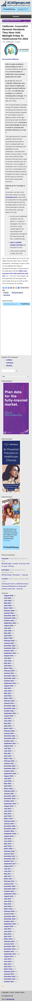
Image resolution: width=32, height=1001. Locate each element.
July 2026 (7, 598)
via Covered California (10, 59)
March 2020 (8, 788)
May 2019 (7, 813)
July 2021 (7, 748)
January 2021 (9, 763)
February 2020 (9, 791)
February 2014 (9, 971)
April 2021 (7, 756)
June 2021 (7, 751)
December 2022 (9, 706)
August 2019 (8, 806)
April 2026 (7, 605)
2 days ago (11, 566)
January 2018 (9, 854)
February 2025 (9, 640)
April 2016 (7, 906)
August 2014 (8, 956)
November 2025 (9, 618)
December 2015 (9, 916)
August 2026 (8, 595)
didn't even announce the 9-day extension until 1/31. (15, 273)
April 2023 (7, 696)
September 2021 (10, 743)
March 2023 (8, 698)
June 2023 (7, 691)
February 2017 (9, 881)
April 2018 (7, 846)
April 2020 (7, 786)
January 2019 (9, 824)
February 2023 (9, 701)
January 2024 (9, 673)
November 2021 (9, 738)
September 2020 (10, 773)
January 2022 (9, 733)
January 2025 (9, 643)
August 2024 (8, 656)
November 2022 (9, 708)
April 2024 (7, 666)
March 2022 (8, 728)
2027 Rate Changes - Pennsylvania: (11, 575)
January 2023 (9, 703)
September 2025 (10, 623)
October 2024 (9, 651)
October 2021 (9, 741)
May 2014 (7, 964)
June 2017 (7, 871)
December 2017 (9, 856)
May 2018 (7, 844)
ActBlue (9, 360)
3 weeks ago (24, 575)
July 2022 (7, 718)
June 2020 (7, 781)
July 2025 (7, 628)
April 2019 (7, 816)
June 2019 (7, 811)
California (6, 292)
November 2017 (9, 859)
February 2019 (9, 821)
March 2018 (8, 849)
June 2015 (7, 931)
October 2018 (9, 831)
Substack (9, 363)
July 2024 (7, 658)
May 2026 (7, 603)
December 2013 (9, 976)
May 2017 (7, 874)
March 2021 (8, 758)
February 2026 (9, 610)
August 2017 (8, 866)
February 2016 (9, 911)
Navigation (16, 16)
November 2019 (9, 798)
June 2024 (7, 661)
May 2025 (7, 633)
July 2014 (7, 959)
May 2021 (7, 753)
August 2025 (8, 625)
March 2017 (8, 879)
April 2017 (7, 876)
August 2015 (8, 926)
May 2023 (7, 693)
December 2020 (9, 766)
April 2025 (7, 635)
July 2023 (7, 688)
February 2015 (9, 941)
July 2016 (7, 899)
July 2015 (7, 929)
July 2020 (7, 778)
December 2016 (9, 886)
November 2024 (9, 648)
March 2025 (8, 638)
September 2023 (10, 683)
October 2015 (9, 921)
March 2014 (8, 969)
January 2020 (9, 793)
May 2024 (7, 663)
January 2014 (9, 974)
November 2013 (9, 979)
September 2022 (10, 713)
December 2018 (9, 826)
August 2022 (8, 716)
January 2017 (9, 884)
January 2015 (9, 944)
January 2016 (9, 914)
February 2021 (9, 761)
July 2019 (7, 808)
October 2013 (9, 981)
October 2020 (9, 771)
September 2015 (10, 924)
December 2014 (9, 946)
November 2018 (9, 828)
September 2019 (10, 803)
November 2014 (9, 949)
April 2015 (7, 936)
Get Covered (7, 295)
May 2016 (7, 904)
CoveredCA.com (11, 197)
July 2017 (7, 869)
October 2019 (9, 801)
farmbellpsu (5, 570)
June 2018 (7, 841)
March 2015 (8, 939)
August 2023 (8, 686)
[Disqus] (16, 330)
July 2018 (7, 839)
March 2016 (8, 909)
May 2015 (7, 934)
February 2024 (9, 671)
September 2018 (10, 833)
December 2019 (9, 796)
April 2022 (7, 726)
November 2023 (9, 678)
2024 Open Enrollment (17, 292)
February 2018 (9, 851)
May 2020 (7, 783)
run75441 (5, 579)
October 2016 (9, 891)
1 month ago (19, 588)
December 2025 (9, 615)
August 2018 (8, 836)
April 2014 (7, 966)
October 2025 (9, 620)
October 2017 (9, 861)
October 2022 (9, 711)
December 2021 (9, 736)
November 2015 (9, 919)
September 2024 (10, 653)
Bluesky (9, 365)
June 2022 (7, 721)
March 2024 (8, 668)
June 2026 (7, 600)
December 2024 (9, 646)
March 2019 (8, 818)
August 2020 (8, 776)
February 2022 (9, 731)
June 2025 (7, 631)
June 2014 (7, 961)
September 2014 (10, 954)
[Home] (16, 6)
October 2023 (9, 681)
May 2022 (7, 723)
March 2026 (8, 608)
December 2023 (9, 676)
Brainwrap (10, 999)
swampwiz (5, 558)
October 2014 (9, 951)
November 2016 (9, 889)
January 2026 (9, 613)
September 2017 (10, 864)
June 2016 (7, 901)
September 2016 (10, 894)
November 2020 (9, 768)
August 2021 (8, 746)
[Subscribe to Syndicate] (3, 987)
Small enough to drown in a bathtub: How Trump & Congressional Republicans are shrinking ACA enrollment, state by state (15, 586)
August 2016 (8, 896)
